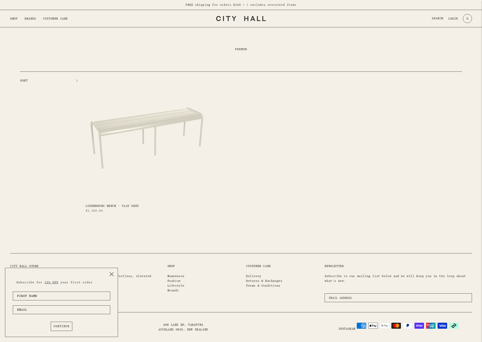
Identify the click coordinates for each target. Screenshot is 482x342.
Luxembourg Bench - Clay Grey (112, 205)
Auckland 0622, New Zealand (183, 329)
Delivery (253, 276)
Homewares (176, 276)
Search (437, 18)
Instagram (346, 328)
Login (453, 18)
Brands (30, 18)
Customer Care (55, 18)
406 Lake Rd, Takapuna (183, 324)
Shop (14, 18)
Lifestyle (176, 285)
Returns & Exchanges (264, 280)
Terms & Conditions (263, 285)
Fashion (174, 280)
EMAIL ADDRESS (342, 292)
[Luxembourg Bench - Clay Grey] (147, 138)
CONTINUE (61, 326)
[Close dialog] (111, 274)
